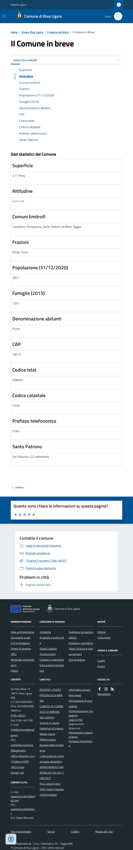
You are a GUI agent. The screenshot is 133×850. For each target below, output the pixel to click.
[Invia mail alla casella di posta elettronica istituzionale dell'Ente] (23, 732)
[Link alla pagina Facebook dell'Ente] (99, 689)
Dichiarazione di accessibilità (80, 703)
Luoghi (101, 661)
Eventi (101, 666)
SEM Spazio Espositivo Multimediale (52, 792)
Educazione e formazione (52, 668)
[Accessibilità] (11, 839)
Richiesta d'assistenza (80, 743)
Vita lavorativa (77, 660)
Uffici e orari (17, 767)
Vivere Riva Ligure (32, 32)
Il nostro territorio (58, 32)
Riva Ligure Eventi (50, 784)
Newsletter (103, 694)
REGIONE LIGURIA (50, 690)
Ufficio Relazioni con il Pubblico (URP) (23, 759)
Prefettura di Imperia (51, 728)
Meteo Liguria (47, 734)
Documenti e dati (20, 637)
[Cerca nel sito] (116, 16)
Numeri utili (17, 773)
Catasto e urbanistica (52, 660)
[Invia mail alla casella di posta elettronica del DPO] (23, 798)
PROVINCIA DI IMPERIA (51, 698)
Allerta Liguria (48, 739)
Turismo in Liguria (49, 723)
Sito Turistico (47, 717)
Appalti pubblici (48, 649)
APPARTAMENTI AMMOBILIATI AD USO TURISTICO (52, 772)
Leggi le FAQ (76, 720)
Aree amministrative (22, 632)
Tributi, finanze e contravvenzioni (81, 651)
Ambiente (45, 632)
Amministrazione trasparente (81, 713)
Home (14, 32)
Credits (75, 831)
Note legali (75, 695)
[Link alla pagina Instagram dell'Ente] (106, 689)
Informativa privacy (80, 690)
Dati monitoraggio (21, 831)
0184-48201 (18, 715)
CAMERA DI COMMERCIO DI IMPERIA (52, 709)
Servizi (51, 831)
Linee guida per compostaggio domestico (52, 759)
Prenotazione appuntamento (81, 734)
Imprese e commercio (81, 643)
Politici (14, 671)
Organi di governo (21, 649)
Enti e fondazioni (20, 643)
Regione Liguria (18, 4)
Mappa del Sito (104, 831)
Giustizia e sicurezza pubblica (81, 635)
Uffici (13, 654)
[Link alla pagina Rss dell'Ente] (112, 689)
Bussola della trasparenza (52, 748)
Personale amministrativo (22, 662)
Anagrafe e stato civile (52, 640)
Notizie (101, 632)
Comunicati (103, 637)
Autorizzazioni (48, 654)
